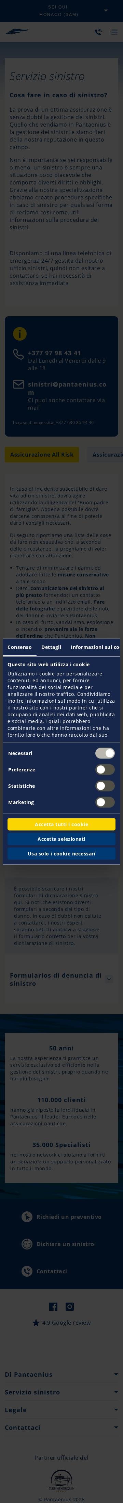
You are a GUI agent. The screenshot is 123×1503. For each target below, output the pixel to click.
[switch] (105, 769)
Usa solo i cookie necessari (62, 853)
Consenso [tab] (20, 646)
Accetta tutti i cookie (61, 824)
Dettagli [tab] (51, 646)
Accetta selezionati (61, 838)
